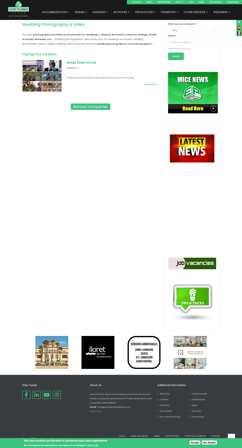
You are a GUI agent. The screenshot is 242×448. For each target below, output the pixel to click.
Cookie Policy (172, 435)
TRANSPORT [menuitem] (167, 12)
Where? (172, 35)
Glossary (196, 411)
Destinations (198, 399)
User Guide (166, 411)
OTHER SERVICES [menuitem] (193, 12)
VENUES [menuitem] (78, 12)
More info (92, 445)
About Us (164, 393)
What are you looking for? (182, 24)
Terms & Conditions (195, 435)
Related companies (90, 106)
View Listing (150, 84)
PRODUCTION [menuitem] (143, 12)
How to (179, 1)
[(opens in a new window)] (51, 368)
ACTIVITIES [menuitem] (119, 12)
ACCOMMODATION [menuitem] (53, 12)
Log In (122, 435)
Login (201, 1)
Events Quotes (199, 393)
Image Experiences (81, 62)
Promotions (216, 1)
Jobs (190, 1)
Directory (165, 405)
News (149, 1)
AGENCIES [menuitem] (97, 12)
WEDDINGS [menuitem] (219, 12)
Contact (136, 1)
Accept (195, 442)
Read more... (96, 411)
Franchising (198, 416)
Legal (157, 435)
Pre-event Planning (170, 416)
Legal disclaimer (139, 435)
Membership (164, 1)
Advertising (233, 1)
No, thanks (209, 442)
